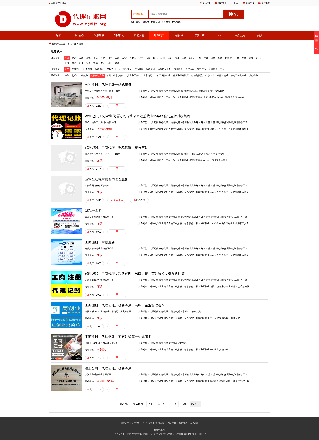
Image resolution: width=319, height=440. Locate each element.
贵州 (251, 58)
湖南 (141, 58)
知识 (259, 35)
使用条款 (159, 423)
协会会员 (239, 35)
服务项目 (159, 35)
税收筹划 (111, 69)
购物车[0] (249, 3)
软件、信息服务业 (115, 75)
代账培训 (155, 21)
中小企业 (209, 75)
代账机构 (119, 35)
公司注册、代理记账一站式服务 (108, 84)
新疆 (162, 58)
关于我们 (136, 423)
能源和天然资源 (181, 75)
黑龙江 (132, 58)
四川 (81, 63)
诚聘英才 (183, 423)
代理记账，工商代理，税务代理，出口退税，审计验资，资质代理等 (135, 274)
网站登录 (222, 3)
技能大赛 (139, 35)
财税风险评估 (125, 69)
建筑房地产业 (97, 75)
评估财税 (138, 69)
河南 (110, 58)
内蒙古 (228, 58)
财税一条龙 (93, 211)
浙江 (177, 58)
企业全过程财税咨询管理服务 (106, 179)
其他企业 (253, 75)
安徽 (148, 58)
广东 (258, 58)
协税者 (146, 21)
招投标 (179, 35)
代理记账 (176, 21)
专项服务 (213, 69)
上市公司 (147, 75)
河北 (103, 58)
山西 (213, 58)
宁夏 (88, 63)
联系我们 (194, 423)
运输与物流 (197, 75)
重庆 (95, 58)
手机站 (235, 3)
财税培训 (150, 69)
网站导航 (171, 423)
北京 (74, 58)
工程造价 (189, 69)
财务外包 (166, 21)
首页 (69, 43)
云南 (117, 58)
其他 (222, 69)
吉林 (237, 58)
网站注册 (206, 3)
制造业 (75, 75)
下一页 (173, 404)
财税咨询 (99, 69)
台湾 (117, 63)
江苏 (170, 58)
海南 (95, 63)
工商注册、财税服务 (100, 242)
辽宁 (124, 58)
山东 (155, 58)
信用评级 (99, 35)
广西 (198, 58)
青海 (67, 63)
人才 (219, 35)
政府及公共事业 (238, 75)
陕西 (220, 58)
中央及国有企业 (162, 75)
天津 (81, 58)
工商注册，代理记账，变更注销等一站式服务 (118, 337)
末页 (184, 404)
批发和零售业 (133, 75)
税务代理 (87, 69)
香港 (103, 63)
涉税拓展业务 (164, 69)
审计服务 (178, 69)
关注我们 (265, 3)
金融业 (84, 75)
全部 (67, 58)
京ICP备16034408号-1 (195, 434)
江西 (184, 58)
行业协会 (78, 35)
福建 (244, 58)
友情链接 (124, 423)
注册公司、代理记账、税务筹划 (108, 368)
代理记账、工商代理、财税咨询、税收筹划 (116, 147)
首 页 (58, 35)
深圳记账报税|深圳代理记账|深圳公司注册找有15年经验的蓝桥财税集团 (137, 116)
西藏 (74, 63)
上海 (88, 58)
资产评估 (201, 69)
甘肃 (206, 58)
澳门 (110, 63)
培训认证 (199, 35)
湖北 (191, 58)
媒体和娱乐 (222, 75)
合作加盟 (147, 423)
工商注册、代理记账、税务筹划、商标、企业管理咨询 (125, 305)
